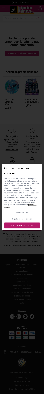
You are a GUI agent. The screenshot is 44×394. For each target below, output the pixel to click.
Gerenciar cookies (22, 212)
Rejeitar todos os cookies (22, 219)
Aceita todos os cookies (22, 225)
